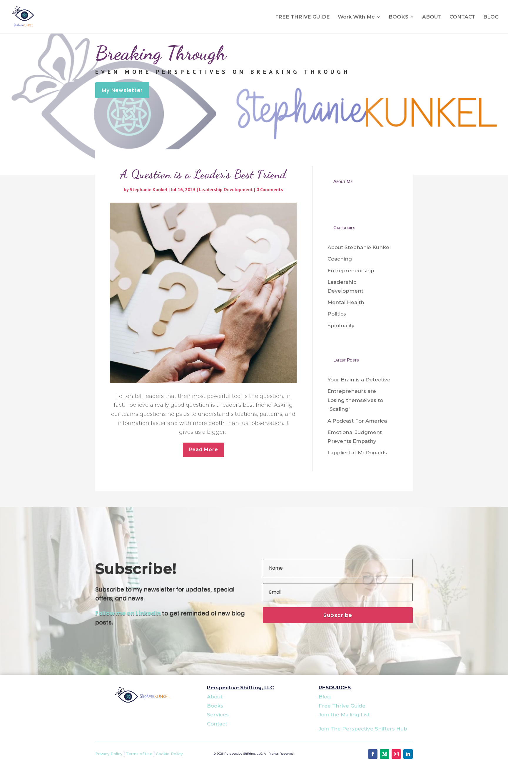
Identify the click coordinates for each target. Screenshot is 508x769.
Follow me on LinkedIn (128, 613)
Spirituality (341, 325)
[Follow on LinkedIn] (408, 754)
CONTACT (462, 17)
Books (215, 706)
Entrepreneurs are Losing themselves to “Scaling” (355, 400)
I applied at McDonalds (357, 453)
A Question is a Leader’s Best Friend (203, 174)
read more (203, 449)
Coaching (339, 259)
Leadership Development (226, 189)
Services (218, 715)
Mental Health (345, 302)
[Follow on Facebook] (372, 754)
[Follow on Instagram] (396, 754)
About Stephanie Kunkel (359, 247)
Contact (217, 724)
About (215, 697)
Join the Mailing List (344, 715)
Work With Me (356, 17)
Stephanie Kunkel (148, 189)
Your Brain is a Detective (358, 380)
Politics (336, 314)
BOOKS (398, 17)
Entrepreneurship (350, 270)
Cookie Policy (169, 753)
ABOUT (432, 17)
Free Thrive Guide (342, 706)
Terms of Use (139, 753)
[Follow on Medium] (384, 754)
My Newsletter (122, 90)
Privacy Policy (108, 753)
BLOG (491, 17)
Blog (325, 697)
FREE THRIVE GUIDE (302, 17)
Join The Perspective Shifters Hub (363, 729)
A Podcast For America (357, 421)
